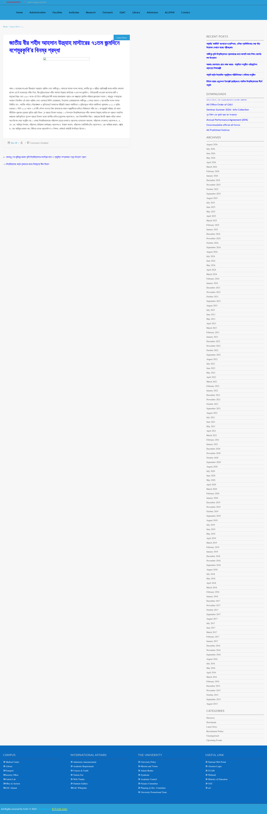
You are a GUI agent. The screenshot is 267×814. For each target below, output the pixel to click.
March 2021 (211, 435)
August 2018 (212, 569)
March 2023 (211, 327)
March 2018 (211, 587)
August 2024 (212, 251)
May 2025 (210, 211)
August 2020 (212, 466)
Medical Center (12, 761)
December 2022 (213, 341)
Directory (210, 717)
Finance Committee (149, 783)
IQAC (123, 12)
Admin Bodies (146, 770)
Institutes (74, 12)
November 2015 (213, 690)
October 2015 (212, 694)
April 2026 (211, 162)
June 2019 (210, 529)
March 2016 (211, 676)
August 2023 (212, 305)
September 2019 (213, 515)
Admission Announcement (84, 761)
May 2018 (210, 578)
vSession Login (215, 766)
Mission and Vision (149, 766)
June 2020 (210, 475)
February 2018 (212, 591)
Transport (9, 770)
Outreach (107, 12)
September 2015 (213, 699)
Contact (185, 12)
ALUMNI (169, 12)
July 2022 (210, 363)
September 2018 (213, 565)
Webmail (212, 774)
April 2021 (211, 430)
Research (91, 12)
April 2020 (211, 484)
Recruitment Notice (214, 731)
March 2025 (211, 220)
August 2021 (212, 412)
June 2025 (210, 207)
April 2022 (211, 377)
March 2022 (211, 381)
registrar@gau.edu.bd (36, 2)
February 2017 (212, 636)
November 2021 (213, 399)
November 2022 (213, 345)
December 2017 (213, 600)
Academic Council (148, 779)
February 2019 (212, 547)
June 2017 (210, 627)
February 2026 (212, 171)
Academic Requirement (83, 766)
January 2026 (212, 175)
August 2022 (212, 359)
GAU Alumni (11, 787)
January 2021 (212, 444)
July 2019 (210, 524)
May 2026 (210, 157)
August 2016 (212, 659)
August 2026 (212, 144)
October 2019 (212, 511)
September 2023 (213, 301)
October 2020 (212, 457)
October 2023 (212, 296)
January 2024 (212, 283)
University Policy (148, 761)
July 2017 (210, 623)
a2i (209, 787)
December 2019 (213, 502)
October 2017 (212, 609)
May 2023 (210, 318)
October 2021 (212, 403)
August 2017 (212, 618)
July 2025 (210, 202)
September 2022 (213, 354)
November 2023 (213, 292)
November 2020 (213, 453)
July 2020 (210, 471)
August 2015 (212, 703)
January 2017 (212, 641)
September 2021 (213, 408)
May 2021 (210, 426)
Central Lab (10, 779)
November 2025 (213, 184)
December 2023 (213, 287)
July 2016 (210, 663)
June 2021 (210, 421)
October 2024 (212, 242)
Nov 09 (14, 143)
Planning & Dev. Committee (153, 787)
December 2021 (213, 394)
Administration (38, 12)
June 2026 (210, 153)
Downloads (211, 722)
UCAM (211, 770)
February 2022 (212, 386)
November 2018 (213, 560)
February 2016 (212, 681)
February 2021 (212, 439)
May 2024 (210, 265)
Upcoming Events (214, 740)
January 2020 (212, 497)
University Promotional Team (153, 792)
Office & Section (12, 783)
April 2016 (211, 672)
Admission (152, 12)
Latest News (15, 26)
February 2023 (212, 332)
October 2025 (212, 189)
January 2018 (212, 596)
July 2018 (210, 574)
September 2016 (213, 654)
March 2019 (211, 542)
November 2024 (213, 238)
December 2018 (213, 556)
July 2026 (210, 148)
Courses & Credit (80, 770)
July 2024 (210, 256)
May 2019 (210, 533)
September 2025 (213, 193)
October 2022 (212, 350)
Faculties (57, 12)
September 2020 (213, 462)
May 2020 (210, 480)
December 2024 (213, 233)
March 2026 (211, 166)
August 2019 (212, 520)
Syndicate (144, 774)
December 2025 (213, 180)
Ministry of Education (217, 779)
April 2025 (211, 215)
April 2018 (211, 582)
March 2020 (211, 488)
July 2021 (210, 417)
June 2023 (210, 314)
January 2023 (212, 336)
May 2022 (210, 372)
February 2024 (212, 278)
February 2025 (212, 224)
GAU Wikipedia (80, 787)
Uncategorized (212, 735)
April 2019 (211, 538)
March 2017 (211, 632)
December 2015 (213, 685)
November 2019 (213, 506)
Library (136, 12)
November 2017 (213, 605)
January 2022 (212, 390)
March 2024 (211, 274)
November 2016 (213, 650)
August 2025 (212, 198)
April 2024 (211, 269)
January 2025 (212, 229)
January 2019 (212, 551)
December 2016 (213, 645)
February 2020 (212, 493)
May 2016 (210, 667)
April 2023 (211, 323)
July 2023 (210, 309)
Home (19, 12)
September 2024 (213, 247)
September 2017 (213, 614)
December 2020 (213, 448)
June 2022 (210, 368)
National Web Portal (217, 761)
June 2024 (210, 260)
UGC (210, 783)
